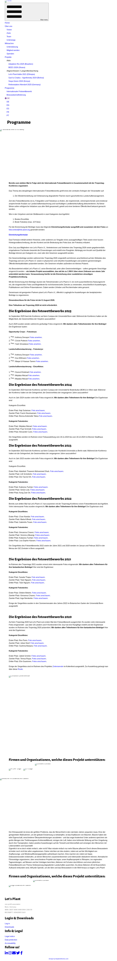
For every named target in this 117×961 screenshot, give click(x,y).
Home (7, 23)
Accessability (10, 943)
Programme (9, 88)
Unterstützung (12, 47)
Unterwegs (11, 40)
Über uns (8, 26)
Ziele (9, 33)
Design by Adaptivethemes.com (58, 959)
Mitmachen (9, 43)
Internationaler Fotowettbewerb (19, 91)
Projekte (8, 57)
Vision (9, 30)
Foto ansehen (35, 372)
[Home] (8, 1)
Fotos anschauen (40, 426)
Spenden (10, 54)
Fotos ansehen (36, 337)
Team (9, 37)
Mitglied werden (13, 50)
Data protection (11, 940)
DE (8, 102)
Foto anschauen (38, 410)
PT (8, 115)
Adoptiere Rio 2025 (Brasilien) (20, 64)
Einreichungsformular (18, 235)
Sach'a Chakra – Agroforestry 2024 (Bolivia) (26, 78)
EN (8, 105)
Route (20, 669)
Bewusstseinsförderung (16, 95)
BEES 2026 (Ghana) (16, 67)
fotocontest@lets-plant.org (19, 230)
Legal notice (10, 936)
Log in (7, 924)
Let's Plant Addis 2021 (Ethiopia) (21, 74)
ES (8, 109)
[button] (27, 12)
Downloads (9, 927)
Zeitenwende (58, 666)
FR (8, 112)
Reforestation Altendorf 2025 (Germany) (24, 85)
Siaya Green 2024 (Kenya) (19, 81)
